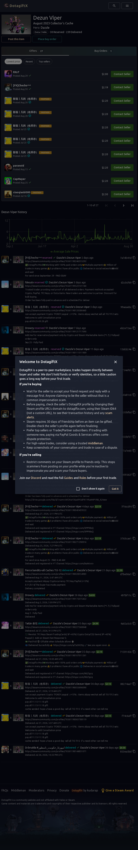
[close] (115, 362)
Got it (115, 488)
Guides (68, 477)
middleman (95, 443)
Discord (36, 477)
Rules (82, 477)
